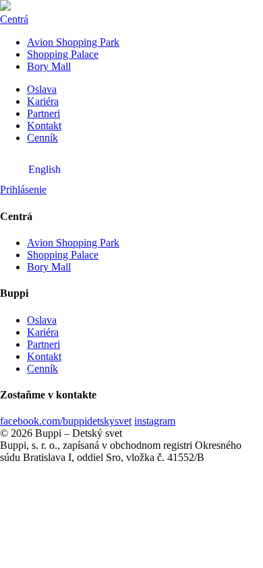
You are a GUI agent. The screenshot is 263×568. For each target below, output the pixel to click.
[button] (23, 189)
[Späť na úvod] (5, 7)
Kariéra (43, 101)
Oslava (42, 89)
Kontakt (44, 125)
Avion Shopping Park (73, 42)
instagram (154, 421)
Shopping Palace (62, 54)
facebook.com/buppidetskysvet (66, 421)
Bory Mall (49, 66)
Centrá (14, 19)
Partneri (43, 113)
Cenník (42, 137)
